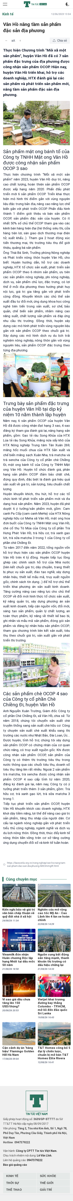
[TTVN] (36, 1103)
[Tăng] (20, 41)
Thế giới (47, 1183)
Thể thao (14, 1189)
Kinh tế (12, 1176)
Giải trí (46, 1189)
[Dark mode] (67, 4)
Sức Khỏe (48, 1176)
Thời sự (12, 1183)
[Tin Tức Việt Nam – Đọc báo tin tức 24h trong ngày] (35, 4)
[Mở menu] (5, 4)
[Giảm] (6, 41)
